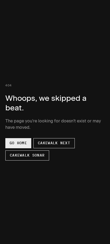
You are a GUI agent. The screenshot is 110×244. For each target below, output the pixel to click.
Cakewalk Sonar (27, 155)
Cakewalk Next (54, 143)
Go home (18, 143)
